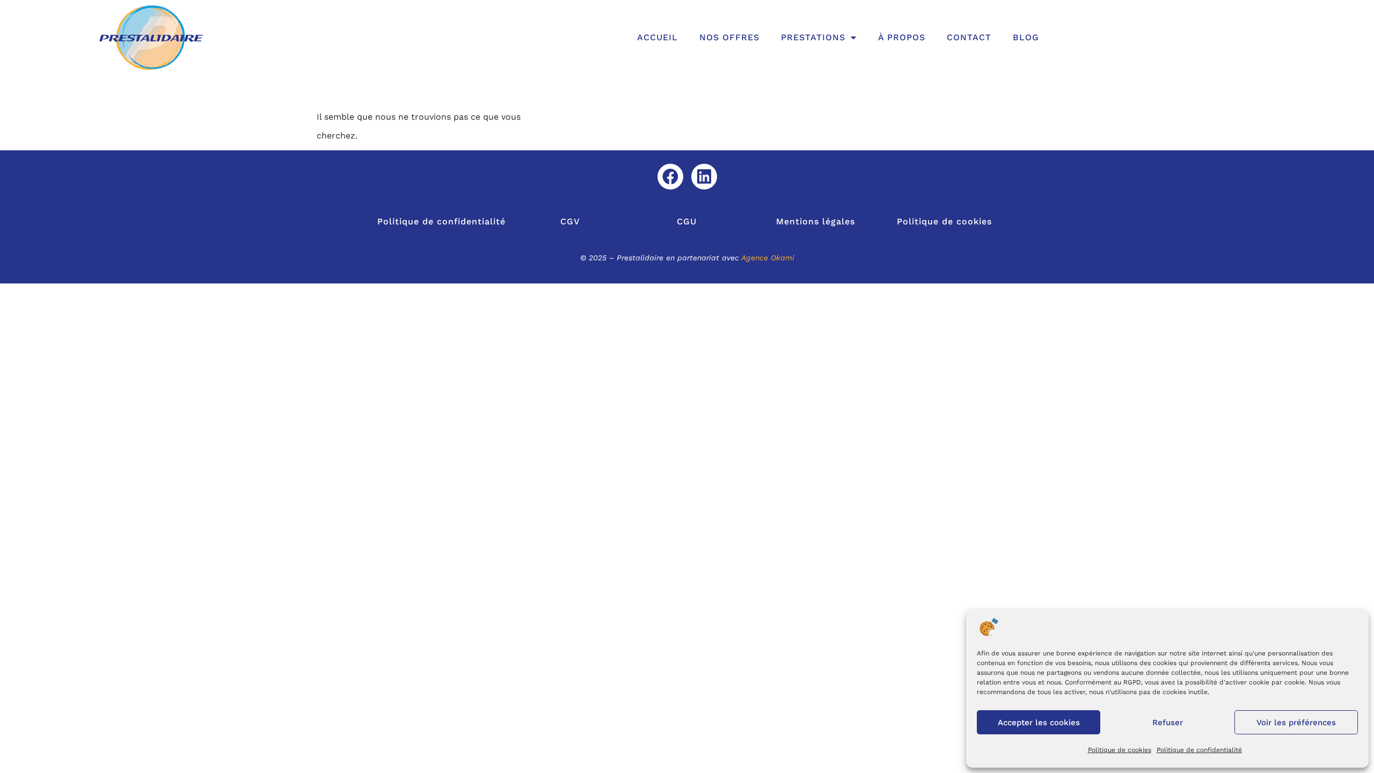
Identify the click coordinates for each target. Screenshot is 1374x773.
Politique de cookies (1119, 750)
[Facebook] (670, 176)
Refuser (1167, 722)
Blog (1026, 37)
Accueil (657, 37)
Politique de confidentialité (1199, 750)
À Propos (901, 37)
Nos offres (729, 37)
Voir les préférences (1296, 722)
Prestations (813, 37)
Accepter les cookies (1039, 722)
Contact (969, 37)
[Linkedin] (704, 176)
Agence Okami (767, 257)
